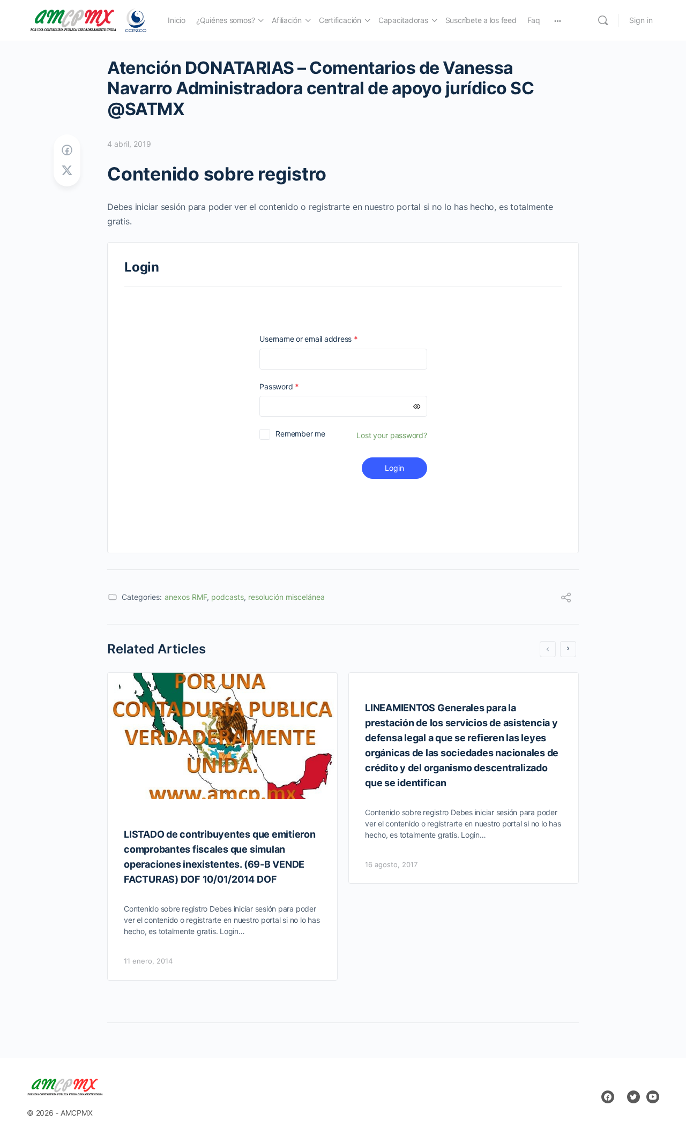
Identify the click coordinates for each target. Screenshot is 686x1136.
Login (394, 467)
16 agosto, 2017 (391, 864)
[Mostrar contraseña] (417, 406)
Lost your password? (391, 435)
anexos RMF (186, 596)
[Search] (603, 20)
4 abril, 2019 (129, 143)
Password (294, 386)
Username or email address (323, 339)
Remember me (300, 433)
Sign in (641, 20)
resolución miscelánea (286, 596)
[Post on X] (67, 170)
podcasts (227, 596)
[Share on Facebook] (67, 150)
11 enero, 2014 (148, 961)
